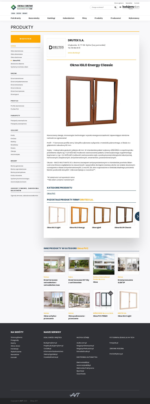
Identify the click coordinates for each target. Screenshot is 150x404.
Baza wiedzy (34, 18)
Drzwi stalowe (16, 88)
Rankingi (51, 18)
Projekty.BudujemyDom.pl (53, 346)
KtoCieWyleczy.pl (116, 354)
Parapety (15, 116)
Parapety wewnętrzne (19, 121)
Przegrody (15, 340)
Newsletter (129, 3)
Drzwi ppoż (15, 94)
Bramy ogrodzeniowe (18, 169)
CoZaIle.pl (47, 348)
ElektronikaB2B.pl (83, 362)
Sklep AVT (34, 401)
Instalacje (14, 349)
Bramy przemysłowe (18, 172)
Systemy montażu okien (19, 67)
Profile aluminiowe (17, 106)
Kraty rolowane (16, 175)
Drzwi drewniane (17, 85)
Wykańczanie (16, 352)
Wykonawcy (134, 18)
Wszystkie (25, 39)
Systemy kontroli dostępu (20, 179)
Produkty (99, 18)
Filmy (84, 18)
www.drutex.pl (74, 53)
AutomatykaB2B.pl (84, 365)
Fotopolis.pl (114, 343)
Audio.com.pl (82, 343)
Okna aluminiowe (17, 51)
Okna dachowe (16, 57)
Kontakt (136, 3)
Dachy (13, 343)
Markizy (13, 142)
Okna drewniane (17, 54)
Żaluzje (13, 151)
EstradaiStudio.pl (83, 351)
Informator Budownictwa (53, 351)
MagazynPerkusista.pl (85, 348)
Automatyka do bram (18, 182)
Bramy (25, 13)
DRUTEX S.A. (86, 199)
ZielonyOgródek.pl (50, 354)
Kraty (13, 135)
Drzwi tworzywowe (17, 91)
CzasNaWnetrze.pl (51, 357)
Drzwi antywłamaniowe (19, 82)
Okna (13, 13)
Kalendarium (68, 18)
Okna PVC (16, 61)
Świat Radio (81, 374)
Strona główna (119, 3)
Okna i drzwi (15, 346)
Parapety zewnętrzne (19, 124)
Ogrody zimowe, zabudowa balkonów (25, 189)
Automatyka (15, 154)
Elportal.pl (80, 371)
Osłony (14, 130)
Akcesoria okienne (17, 64)
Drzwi (19, 13)
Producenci (116, 18)
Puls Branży (16, 18)
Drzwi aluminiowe (17, 78)
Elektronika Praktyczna (85, 368)
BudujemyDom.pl (50, 343)
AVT (21, 401)
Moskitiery (14, 145)
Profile (14, 101)
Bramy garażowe (17, 166)
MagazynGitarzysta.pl (85, 346)
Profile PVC (15, 109)
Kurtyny (13, 138)
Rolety (13, 148)
